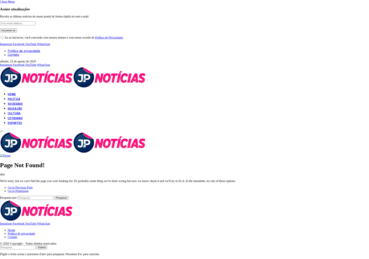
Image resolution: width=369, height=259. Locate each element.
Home (11, 230)
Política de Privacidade (109, 37)
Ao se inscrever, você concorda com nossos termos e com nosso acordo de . (64, 37)
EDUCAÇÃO (15, 108)
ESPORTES (15, 123)
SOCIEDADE (15, 103)
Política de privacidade (24, 51)
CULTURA (14, 113)
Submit (42, 247)
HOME (12, 94)
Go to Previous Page (20, 187)
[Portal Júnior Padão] (73, 87)
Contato (13, 55)
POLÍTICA (14, 99)
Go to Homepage (18, 191)
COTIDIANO (15, 118)
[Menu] (1, 131)
